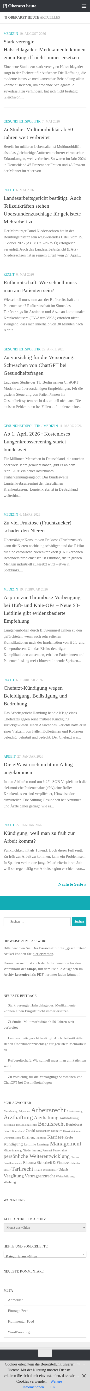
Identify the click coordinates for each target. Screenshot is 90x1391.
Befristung (9, 1125)
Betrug (7, 1130)
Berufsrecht (51, 1123)
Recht (9, 190)
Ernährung (29, 1137)
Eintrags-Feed (18, 1311)
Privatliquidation (13, 1163)
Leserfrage (43, 1144)
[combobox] (45, 1254)
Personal (47, 1150)
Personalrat (60, 1150)
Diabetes (56, 1131)
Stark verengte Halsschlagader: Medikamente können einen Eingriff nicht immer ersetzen (44, 49)
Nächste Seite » (72, 884)
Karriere (55, 1136)
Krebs (69, 1137)
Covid (30, 1131)
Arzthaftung (18, 1117)
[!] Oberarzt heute (19, 5)
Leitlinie (30, 1144)
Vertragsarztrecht (40, 1175)
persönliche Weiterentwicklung (37, 1156)
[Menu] (84, 6)
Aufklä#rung (69, 1118)
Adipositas (24, 1111)
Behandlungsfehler (26, 1125)
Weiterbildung (65, 1176)
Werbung (10, 1182)
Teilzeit (38, 1169)
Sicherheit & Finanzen (54, 1162)
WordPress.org (19, 1332)
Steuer (7, 1170)
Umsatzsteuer (50, 1170)
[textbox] (45, 1256)
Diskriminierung (72, 1131)
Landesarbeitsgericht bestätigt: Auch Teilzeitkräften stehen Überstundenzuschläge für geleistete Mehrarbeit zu (45, 1044)
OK (52, 1387)
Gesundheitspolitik (22, 121)
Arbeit (10, 756)
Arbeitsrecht (48, 1110)
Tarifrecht (22, 1169)
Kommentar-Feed (21, 1321)
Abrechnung (11, 1111)
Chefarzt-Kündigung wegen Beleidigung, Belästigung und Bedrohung (35, 696)
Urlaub (63, 1169)
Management (65, 1143)
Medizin (11, 34)
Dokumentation (12, 1137)
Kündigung (13, 1144)
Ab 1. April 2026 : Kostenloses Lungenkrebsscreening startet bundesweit (37, 441)
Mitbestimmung (13, 1150)
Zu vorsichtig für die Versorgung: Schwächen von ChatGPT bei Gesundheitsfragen (39, 365)
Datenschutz (43, 1131)
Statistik (76, 1163)
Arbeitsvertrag (75, 1111)
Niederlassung (32, 1150)
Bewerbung (18, 1131)
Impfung (41, 1137)
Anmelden (16, 1300)
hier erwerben (43, 954)
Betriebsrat (74, 1124)
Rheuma (29, 1162)
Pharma (75, 1156)
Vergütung (14, 1175)
